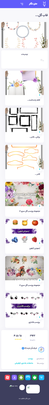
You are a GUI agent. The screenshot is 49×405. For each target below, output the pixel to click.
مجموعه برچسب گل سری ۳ (29, 211)
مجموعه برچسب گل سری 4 (29, 285)
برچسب (30, 358)
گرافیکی (17, 363)
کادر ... (37, 174)
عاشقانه (30, 363)
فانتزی (23, 363)
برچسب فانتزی (34, 322)
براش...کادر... (34, 137)
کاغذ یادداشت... (33, 100)
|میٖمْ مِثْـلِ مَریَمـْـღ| (30, 348)
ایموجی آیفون (34, 248)
